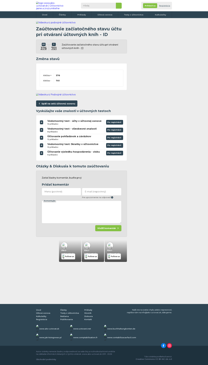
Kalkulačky (160, 15)
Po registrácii (114, 121)
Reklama (64, 316)
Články (62, 15)
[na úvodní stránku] (51, 5)
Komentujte (49, 201)
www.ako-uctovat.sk (49, 329)
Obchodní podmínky (46, 359)
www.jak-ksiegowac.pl (50, 337)
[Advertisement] (150, 63)
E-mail (95, 191)
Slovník (87, 313)
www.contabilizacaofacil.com (121, 337)
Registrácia (164, 6)
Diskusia (88, 316)
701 (54, 48)
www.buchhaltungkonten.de (121, 329)
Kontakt (88, 319)
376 (44, 48)
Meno (53, 191)
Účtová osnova (104, 15)
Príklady (81, 15)
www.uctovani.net (82, 329)
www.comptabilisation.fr (85, 337)
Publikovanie (66, 319)
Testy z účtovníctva (133, 15)
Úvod (44, 15)
